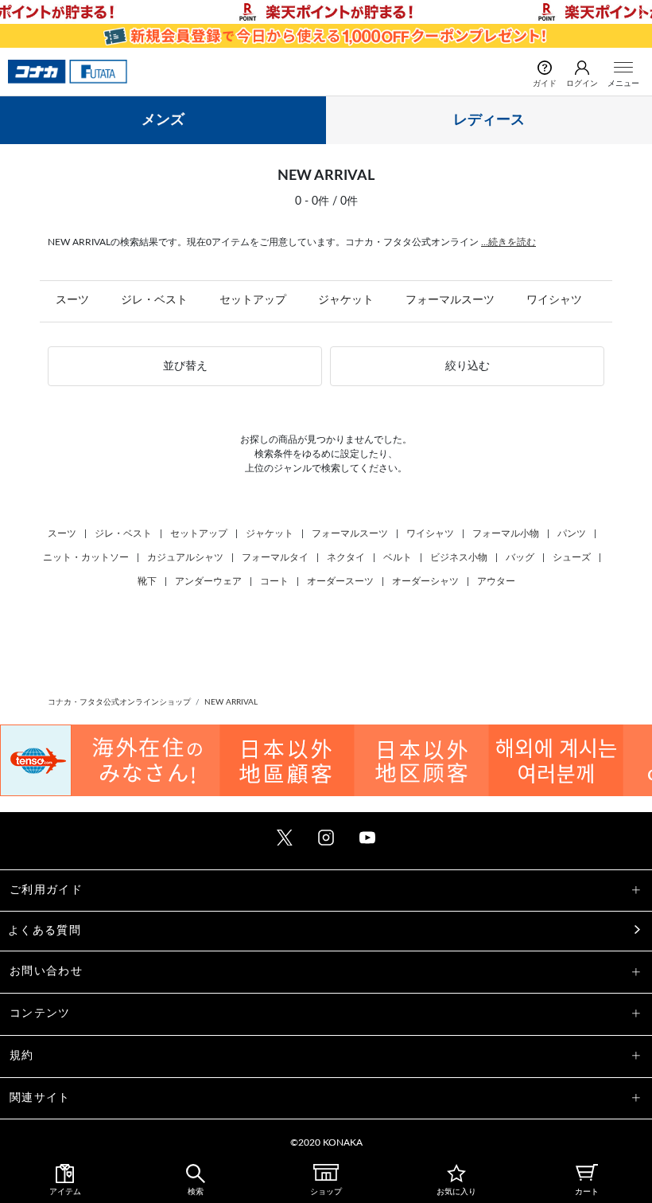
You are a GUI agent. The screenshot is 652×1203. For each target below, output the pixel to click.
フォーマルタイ (275, 557)
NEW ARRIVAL (231, 702)
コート (274, 581)
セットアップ (252, 300)
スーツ (72, 300)
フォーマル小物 (505, 533)
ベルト (397, 557)
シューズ (572, 557)
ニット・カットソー (86, 557)
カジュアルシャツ (185, 557)
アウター (496, 581)
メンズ (163, 120)
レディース (489, 120)
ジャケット (346, 300)
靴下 (147, 581)
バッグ (520, 557)
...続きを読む (508, 242)
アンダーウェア (208, 581)
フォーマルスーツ (450, 300)
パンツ (571, 533)
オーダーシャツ (425, 581)
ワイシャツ (554, 300)
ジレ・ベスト (154, 300)
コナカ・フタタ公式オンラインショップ (119, 702)
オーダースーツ (340, 581)
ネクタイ (346, 557)
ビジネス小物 (458, 557)
